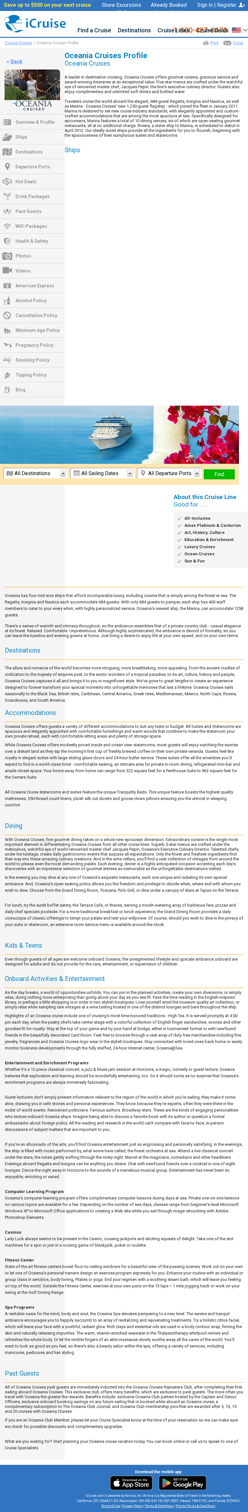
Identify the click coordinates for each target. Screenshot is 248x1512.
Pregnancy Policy (34, 345)
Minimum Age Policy (38, 330)
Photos (23, 256)
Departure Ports (33, 166)
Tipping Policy (31, 375)
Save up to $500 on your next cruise (47, 5)
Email (238, 43)
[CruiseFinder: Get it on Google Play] (181, 1482)
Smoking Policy (32, 360)
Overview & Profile (35, 122)
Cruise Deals (212, 30)
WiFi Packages (31, 226)
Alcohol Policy (31, 300)
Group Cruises (171, 13)
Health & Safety (32, 241)
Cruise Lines (174, 30)
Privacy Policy (132, 1506)
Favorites (134, 13)
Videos (23, 270)
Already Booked (169, 5)
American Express (35, 285)
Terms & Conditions (159, 1506)
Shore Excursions (121, 5)
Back (17, 62)
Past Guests (29, 211)
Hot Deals (26, 181)
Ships (21, 137)
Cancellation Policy (36, 315)
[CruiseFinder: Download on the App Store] (133, 1482)
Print (215, 43)
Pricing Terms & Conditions (195, 1506)
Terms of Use (110, 1506)
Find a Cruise (94, 30)
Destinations (134, 30)
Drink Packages (33, 196)
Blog (21, 389)
